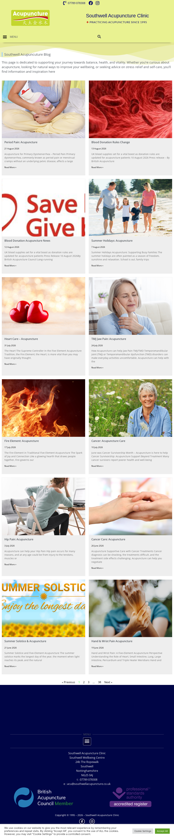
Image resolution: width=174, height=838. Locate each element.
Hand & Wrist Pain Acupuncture (111, 641)
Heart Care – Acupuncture (21, 339)
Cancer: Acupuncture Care (108, 441)
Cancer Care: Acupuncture (108, 539)
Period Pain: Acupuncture (20, 142)
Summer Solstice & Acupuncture (25, 641)
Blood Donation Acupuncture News (27, 240)
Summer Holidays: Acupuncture (112, 240)
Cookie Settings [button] (142, 831)
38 (99, 682)
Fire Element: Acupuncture (21, 441)
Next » (108, 682)
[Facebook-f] (82, 821)
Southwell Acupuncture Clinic (117, 15)
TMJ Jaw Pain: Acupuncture (108, 339)
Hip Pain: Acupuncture (18, 539)
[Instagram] (92, 821)
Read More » (10, 167)
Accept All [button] (162, 831)
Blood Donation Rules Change (110, 142)
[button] (5, 37)
